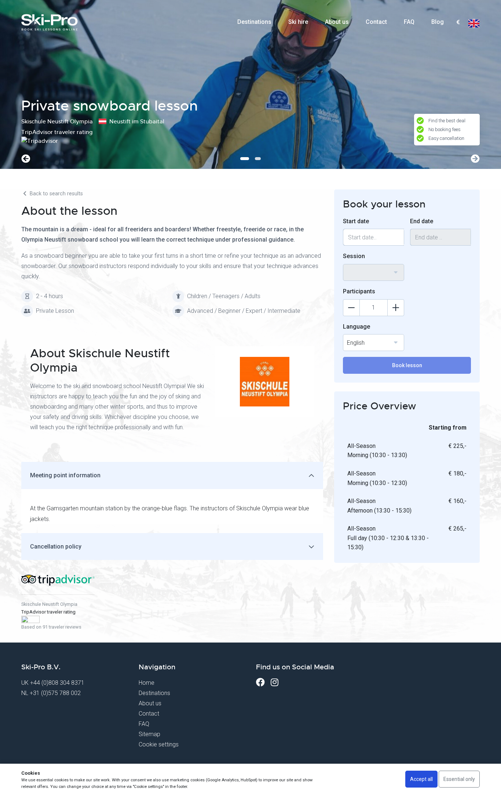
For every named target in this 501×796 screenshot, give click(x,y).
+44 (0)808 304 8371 (57, 682)
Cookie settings (159, 744)
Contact (376, 21)
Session (354, 256)
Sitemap (149, 734)
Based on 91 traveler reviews (51, 627)
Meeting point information (65, 475)
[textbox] (458, 22)
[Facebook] (260, 682)
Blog (437, 21)
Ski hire (298, 21)
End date (421, 221)
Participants (359, 291)
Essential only (459, 779)
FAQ (409, 21)
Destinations (254, 21)
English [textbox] (356, 342)
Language (356, 326)
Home (146, 682)
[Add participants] (395, 307)
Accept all (421, 779)
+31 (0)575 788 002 (55, 693)
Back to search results (55, 194)
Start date (356, 221)
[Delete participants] (351, 307)
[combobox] (458, 22)
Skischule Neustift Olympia (49, 604)
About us (337, 21)
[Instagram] (274, 682)
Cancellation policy (55, 546)
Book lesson (407, 365)
